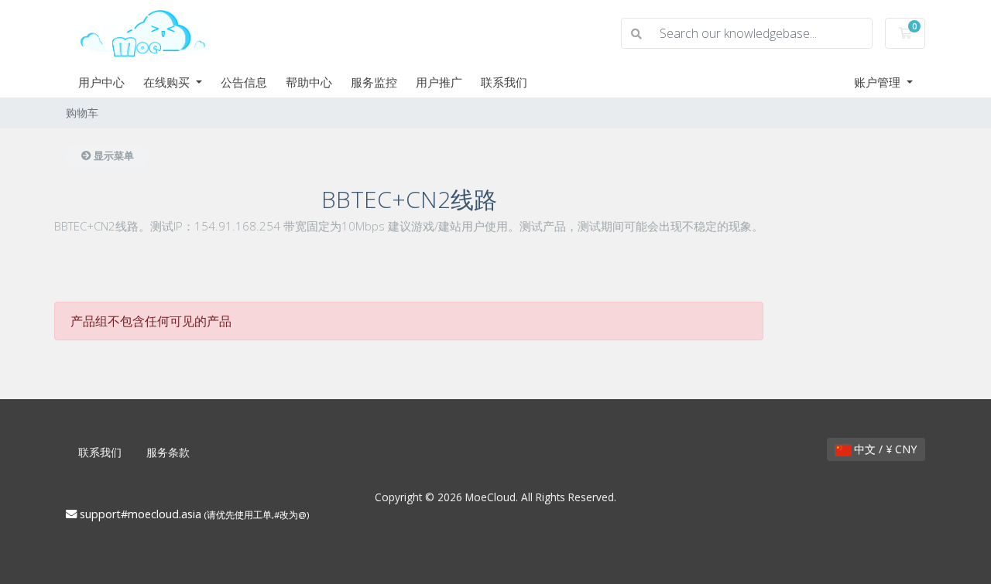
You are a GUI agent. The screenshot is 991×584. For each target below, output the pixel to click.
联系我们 (504, 82)
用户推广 (439, 82)
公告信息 (244, 82)
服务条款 (168, 452)
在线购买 (168, 82)
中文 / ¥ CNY (884, 449)
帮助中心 (309, 82)
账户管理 (879, 82)
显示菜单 (112, 155)
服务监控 (374, 82)
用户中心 (101, 82)
